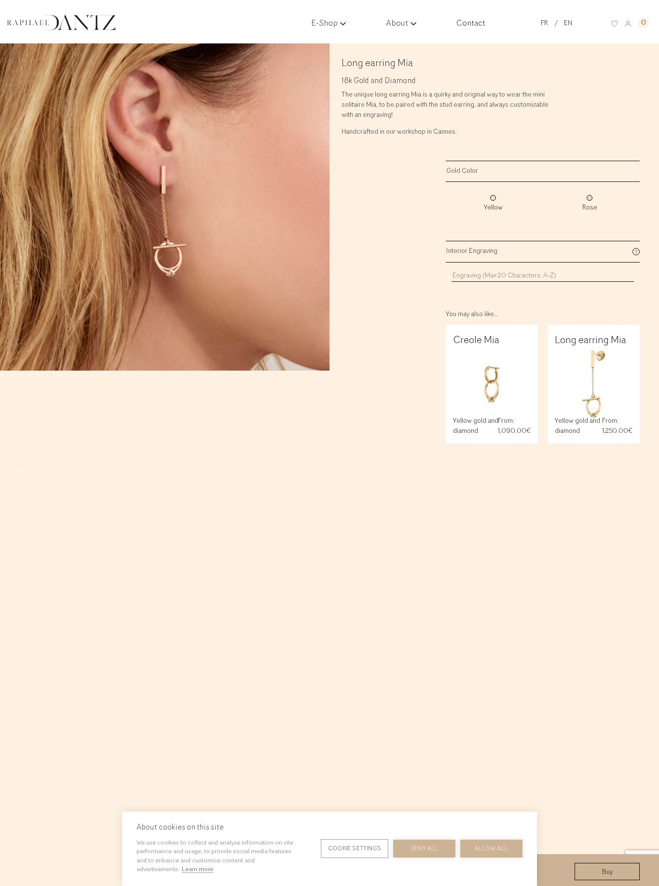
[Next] (305, 454)
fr (544, 23)
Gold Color (462, 171)
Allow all (491, 849)
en (568, 23)
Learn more (197, 869)
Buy (607, 872)
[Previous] (24, 465)
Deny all (425, 849)
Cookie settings (354, 849)
